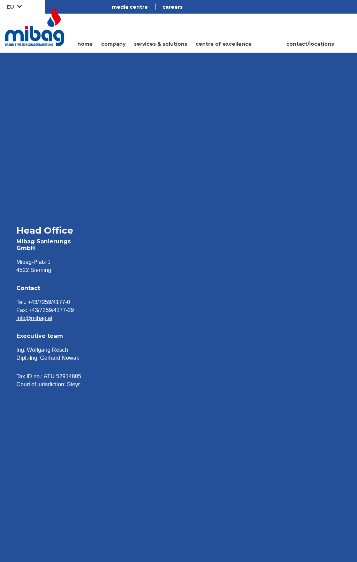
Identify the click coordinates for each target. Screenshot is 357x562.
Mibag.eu (34, 26)
